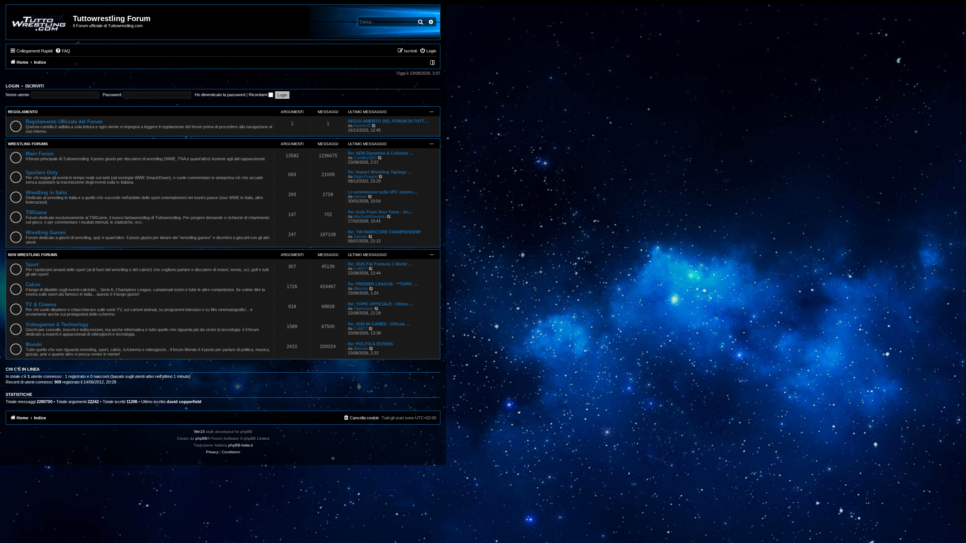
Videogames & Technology (57, 324)
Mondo (34, 344)
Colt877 (361, 268)
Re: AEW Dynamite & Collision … (381, 153)
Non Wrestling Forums (32, 255)
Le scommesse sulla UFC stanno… (382, 192)
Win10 (199, 431)
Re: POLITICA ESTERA (370, 344)
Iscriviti (34, 86)
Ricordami (258, 94)
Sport (32, 264)
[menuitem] (62, 50)
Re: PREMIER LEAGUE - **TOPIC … (383, 284)
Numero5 (362, 125)
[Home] (40, 22)
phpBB (201, 438)
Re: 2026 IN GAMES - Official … (379, 324)
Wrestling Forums (28, 144)
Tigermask (363, 308)
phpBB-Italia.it (240, 445)
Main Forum (40, 153)
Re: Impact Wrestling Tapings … (380, 172)
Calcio (33, 284)
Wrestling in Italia (46, 192)
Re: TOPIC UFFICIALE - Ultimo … (381, 304)
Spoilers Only (42, 172)
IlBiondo (361, 288)
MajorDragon (365, 176)
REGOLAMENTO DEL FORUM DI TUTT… (388, 121)
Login (12, 86)
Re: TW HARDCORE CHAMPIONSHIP (384, 232)
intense (360, 196)
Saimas (360, 236)
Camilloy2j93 (365, 157)
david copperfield (184, 401)
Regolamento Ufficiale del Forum (64, 121)
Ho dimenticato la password (220, 94)
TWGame (36, 212)
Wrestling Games (46, 232)
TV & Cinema (41, 304)
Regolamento (23, 112)
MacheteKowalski (370, 216)
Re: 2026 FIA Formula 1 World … (380, 264)
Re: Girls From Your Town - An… (380, 212)
